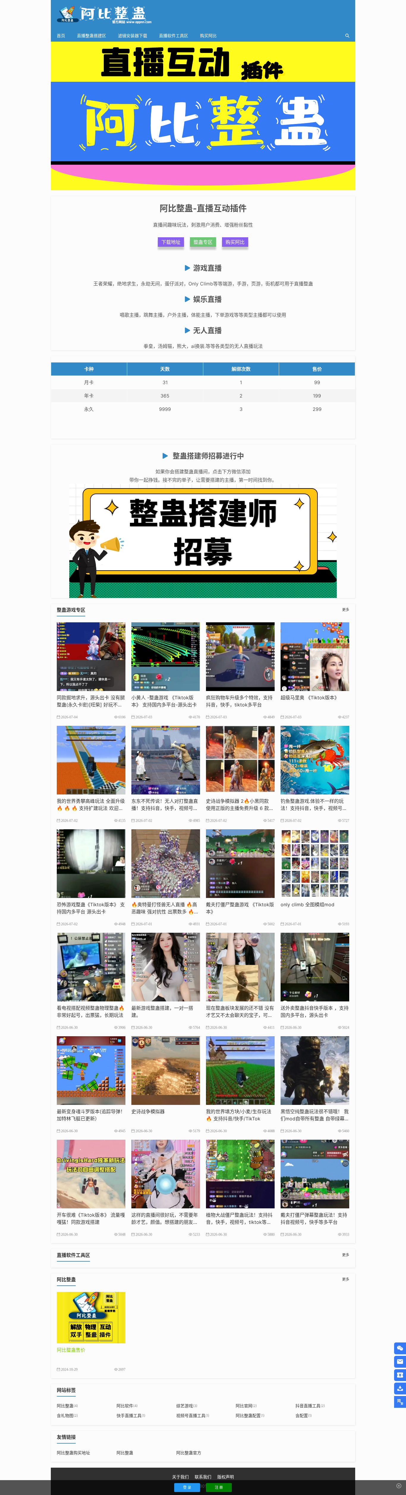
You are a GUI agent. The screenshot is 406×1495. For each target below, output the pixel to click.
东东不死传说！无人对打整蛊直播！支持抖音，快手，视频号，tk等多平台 (165, 808)
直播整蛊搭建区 (91, 35)
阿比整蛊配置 (250, 1415)
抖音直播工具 (310, 1405)
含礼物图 (67, 1415)
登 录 (187, 1487)
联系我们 (203, 1476)
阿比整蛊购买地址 (73, 1452)
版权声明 (225, 1476)
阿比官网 (246, 1405)
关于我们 (180, 1476)
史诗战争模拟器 (148, 1111)
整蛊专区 (203, 242)
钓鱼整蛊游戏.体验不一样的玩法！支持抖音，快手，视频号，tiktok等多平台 (315, 808)
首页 (61, 35)
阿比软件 (127, 1405)
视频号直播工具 (192, 1415)
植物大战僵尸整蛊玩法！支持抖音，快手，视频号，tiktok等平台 (239, 1222)
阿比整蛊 (67, 1405)
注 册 (219, 1487)
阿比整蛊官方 (188, 1452)
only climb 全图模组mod (307, 904)
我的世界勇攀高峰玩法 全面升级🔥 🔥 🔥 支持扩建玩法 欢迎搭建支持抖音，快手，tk (91, 808)
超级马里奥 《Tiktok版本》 (310, 698)
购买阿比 (208, 35)
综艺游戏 (186, 1405)
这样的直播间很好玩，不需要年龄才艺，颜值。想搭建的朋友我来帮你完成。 (164, 1222)
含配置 (303, 1415)
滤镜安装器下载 (132, 35)
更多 (345, 609)
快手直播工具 (131, 1415)
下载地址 (170, 242)
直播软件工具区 (173, 35)
